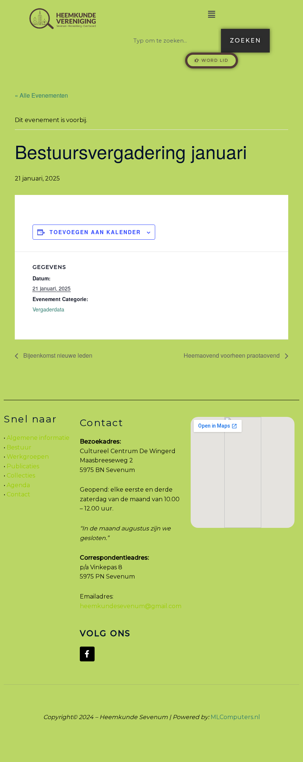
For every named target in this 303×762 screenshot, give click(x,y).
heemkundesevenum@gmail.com (130, 606)
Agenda (17, 485)
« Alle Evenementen (41, 95)
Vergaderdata (48, 309)
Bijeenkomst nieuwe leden (57, 355)
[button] (211, 14)
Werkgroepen (28, 456)
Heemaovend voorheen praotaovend (232, 355)
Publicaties (23, 466)
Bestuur (19, 447)
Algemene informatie (38, 437)
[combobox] (172, 41)
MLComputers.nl (235, 717)
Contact (18, 494)
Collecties (21, 475)
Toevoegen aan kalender (95, 232)
